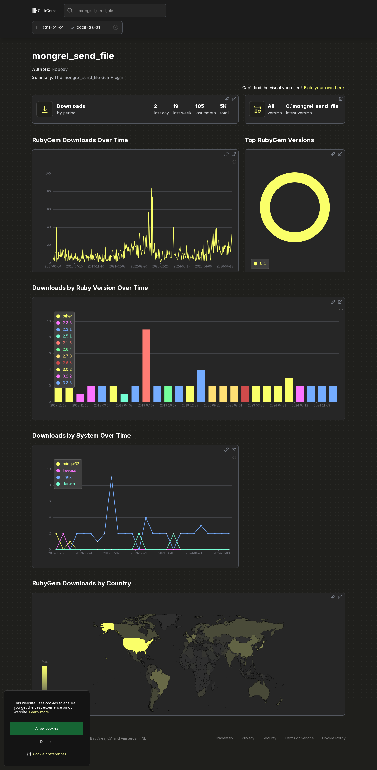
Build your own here (324, 87)
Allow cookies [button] (46, 728)
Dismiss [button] (46, 741)
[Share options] (227, 99)
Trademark (224, 738)
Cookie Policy (334, 738)
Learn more (39, 712)
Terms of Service (299, 738)
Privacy (248, 738)
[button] (46, 754)
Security (269, 738)
